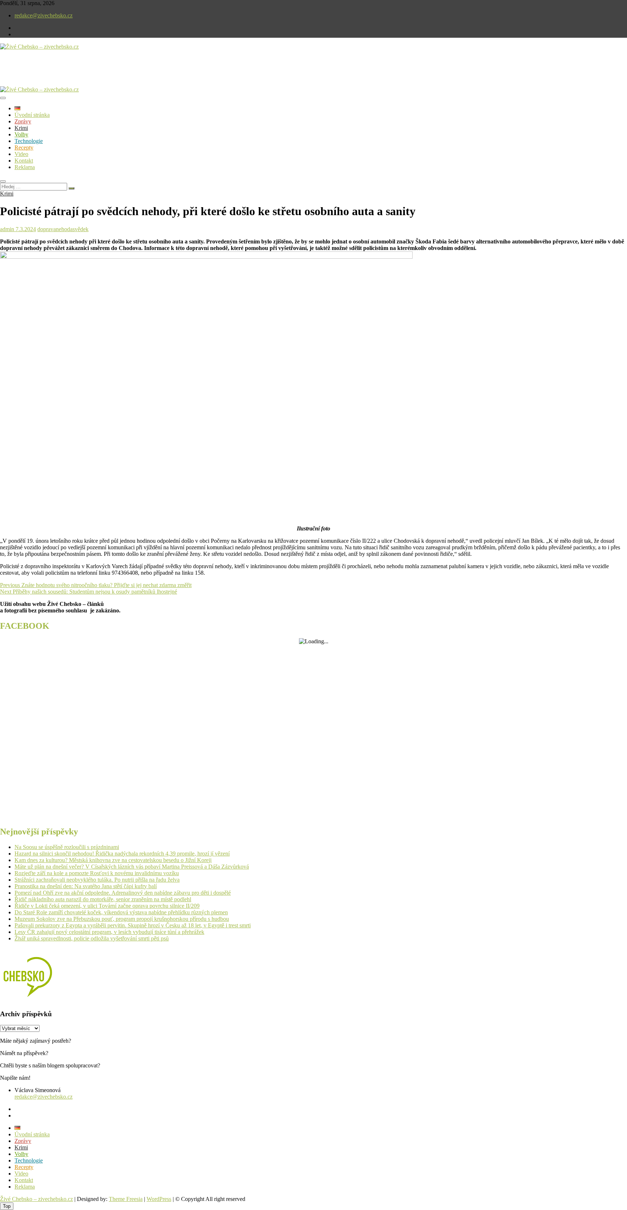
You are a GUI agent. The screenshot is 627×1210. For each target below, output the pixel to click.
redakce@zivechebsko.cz (44, 15)
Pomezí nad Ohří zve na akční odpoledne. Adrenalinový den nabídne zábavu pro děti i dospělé (123, 893)
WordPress (159, 1199)
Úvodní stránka (32, 115)
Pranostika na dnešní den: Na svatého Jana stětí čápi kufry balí (86, 886)
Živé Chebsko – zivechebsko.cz (36, 1199)
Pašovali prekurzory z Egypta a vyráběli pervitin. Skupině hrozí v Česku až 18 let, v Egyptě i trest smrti (133, 925)
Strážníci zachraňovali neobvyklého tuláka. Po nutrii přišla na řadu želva (97, 880)
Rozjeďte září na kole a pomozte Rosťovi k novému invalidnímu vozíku (97, 873)
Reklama (25, 167)
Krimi (21, 128)
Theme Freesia (126, 1199)
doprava (46, 229)
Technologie (29, 141)
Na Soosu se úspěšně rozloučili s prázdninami (67, 847)
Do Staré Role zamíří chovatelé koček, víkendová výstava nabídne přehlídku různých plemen (121, 912)
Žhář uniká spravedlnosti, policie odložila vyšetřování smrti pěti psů (92, 938)
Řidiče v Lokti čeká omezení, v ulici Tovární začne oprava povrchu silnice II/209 (107, 906)
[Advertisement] (85, 74)
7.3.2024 (25, 229)
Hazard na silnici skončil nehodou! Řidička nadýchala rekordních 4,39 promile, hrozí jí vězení (122, 853)
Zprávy (23, 121)
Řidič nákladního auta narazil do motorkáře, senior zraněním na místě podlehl (103, 899)
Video (21, 154)
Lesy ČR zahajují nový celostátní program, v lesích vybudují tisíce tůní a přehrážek (109, 932)
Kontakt (24, 160)
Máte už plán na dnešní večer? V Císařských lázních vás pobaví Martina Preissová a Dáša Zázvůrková (132, 867)
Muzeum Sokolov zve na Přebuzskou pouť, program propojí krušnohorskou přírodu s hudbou (122, 919)
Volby (21, 134)
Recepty (24, 147)
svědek (81, 229)
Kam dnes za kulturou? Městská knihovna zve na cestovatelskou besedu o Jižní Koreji (113, 860)
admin (7, 229)
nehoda (64, 229)
